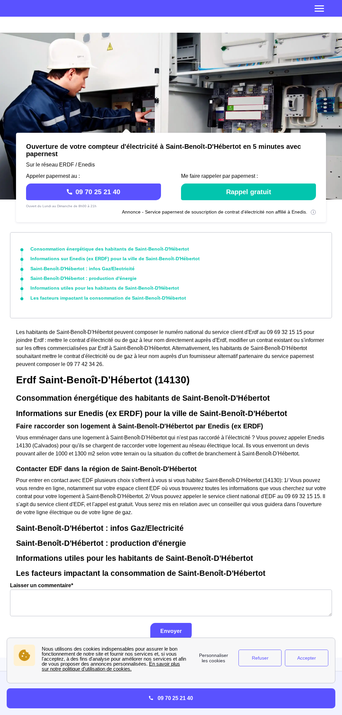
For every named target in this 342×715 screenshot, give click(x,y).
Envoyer (171, 631)
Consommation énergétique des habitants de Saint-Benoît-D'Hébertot (109, 249)
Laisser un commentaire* (41, 585)
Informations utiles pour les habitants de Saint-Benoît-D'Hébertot (104, 288)
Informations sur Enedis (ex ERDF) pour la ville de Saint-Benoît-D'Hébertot (115, 258)
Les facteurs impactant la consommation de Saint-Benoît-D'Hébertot (108, 298)
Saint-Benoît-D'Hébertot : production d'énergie (83, 278)
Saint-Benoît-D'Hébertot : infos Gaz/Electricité (82, 268)
